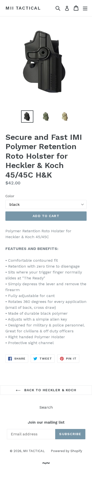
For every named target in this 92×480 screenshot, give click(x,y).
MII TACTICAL (23, 8)
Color (9, 196)
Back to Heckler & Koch (50, 390)
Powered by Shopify (66, 451)
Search (46, 407)
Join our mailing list (46, 422)
